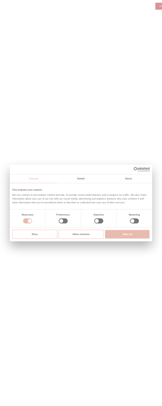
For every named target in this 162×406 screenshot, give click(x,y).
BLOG (90, 6)
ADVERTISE (106, 6)
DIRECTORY (49, 6)
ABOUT (32, 6)
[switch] (63, 220)
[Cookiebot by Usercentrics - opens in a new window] (136, 169)
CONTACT (126, 6)
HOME (18, 6)
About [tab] (128, 178)
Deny (34, 234)
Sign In (145, 6)
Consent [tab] (33, 178)
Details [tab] (81, 178)
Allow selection (81, 234)
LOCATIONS (73, 6)
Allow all (127, 234)
